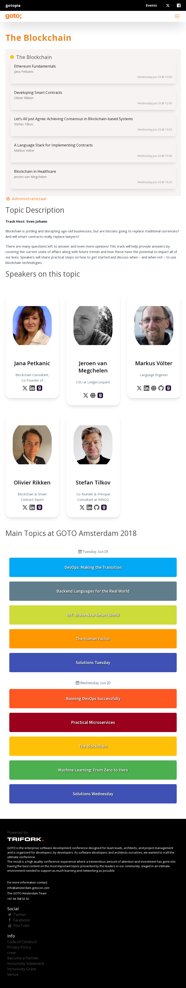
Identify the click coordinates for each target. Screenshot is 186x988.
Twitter (19, 914)
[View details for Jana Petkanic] (39, 388)
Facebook (21, 919)
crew (11, 952)
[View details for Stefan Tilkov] (104, 507)
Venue (12, 974)
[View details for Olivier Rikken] (39, 507)
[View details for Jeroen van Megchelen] (100, 395)
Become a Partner (23, 958)
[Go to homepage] (13, 16)
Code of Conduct (22, 941)
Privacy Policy (19, 947)
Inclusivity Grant (21, 968)
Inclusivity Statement (25, 963)
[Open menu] (177, 16)
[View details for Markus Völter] (168, 388)
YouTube (21, 925)
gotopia (12, 5)
